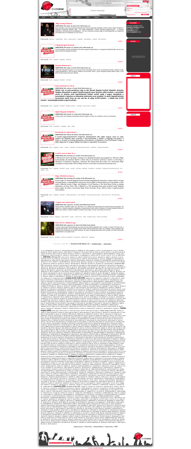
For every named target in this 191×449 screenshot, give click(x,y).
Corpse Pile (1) (104, 388)
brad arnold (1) (104, 343)
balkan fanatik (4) (74, 306)
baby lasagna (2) (93, 301)
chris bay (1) (112, 376)
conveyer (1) (99, 386)
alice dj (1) (117, 268)
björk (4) (58, 329)
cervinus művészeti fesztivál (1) (59, 372)
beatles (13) (99, 315)
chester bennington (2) (112, 375)
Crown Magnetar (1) (88, 392)
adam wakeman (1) (46, 260)
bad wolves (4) (107, 303)
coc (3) (113, 383)
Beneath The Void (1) (59, 320)
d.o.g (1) (112, 399)
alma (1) (45, 273)
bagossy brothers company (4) (56, 304)
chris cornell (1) (54, 378)
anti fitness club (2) (76, 286)
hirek (51, 59)
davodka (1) (61, 411)
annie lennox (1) (116, 284)
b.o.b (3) (96, 300)
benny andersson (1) (80, 320)
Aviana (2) (83, 298)
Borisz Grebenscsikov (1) (115, 342)
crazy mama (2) (115, 389)
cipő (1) (96, 380)
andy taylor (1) (51, 281)
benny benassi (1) (92, 320)
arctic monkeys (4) (105, 289)
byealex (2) (54, 363)
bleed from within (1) (94, 334)
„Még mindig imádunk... (64, 23)
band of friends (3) (113, 306)
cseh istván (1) (90, 394)
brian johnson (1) (82, 346)
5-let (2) (43, 253)
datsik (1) (65, 406)
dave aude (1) (80, 406)
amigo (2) (45, 276)
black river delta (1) (61, 331)
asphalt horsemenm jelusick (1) (114, 293)
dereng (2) (71, 419)
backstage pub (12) (113, 301)
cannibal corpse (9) (51, 366)
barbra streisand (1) (52, 312)
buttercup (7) (88, 361)
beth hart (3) (72, 323)
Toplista (96, 17)
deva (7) (95, 420)
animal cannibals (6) (72, 283)
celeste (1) (113, 370)
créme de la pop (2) (57, 391)
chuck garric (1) (72, 380)
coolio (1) (116, 386)
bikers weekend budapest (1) (64, 326)
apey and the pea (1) (92, 287)
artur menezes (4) (90, 292)
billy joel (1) (58, 328)
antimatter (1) (105, 286)
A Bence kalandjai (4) (109, 253)
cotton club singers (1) (52, 389)
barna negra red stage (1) (72, 312)
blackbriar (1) (60, 332)
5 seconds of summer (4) (118, 252)
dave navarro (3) (71, 408)
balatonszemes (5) (46, 306)
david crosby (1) (65, 410)
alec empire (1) (102, 267)
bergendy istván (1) (72, 321)
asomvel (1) (90, 293)
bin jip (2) (81, 328)
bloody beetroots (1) (88, 335)
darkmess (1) (110, 405)
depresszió (84, 237)
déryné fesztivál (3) (88, 419)
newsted (79, 106)
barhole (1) (61, 312)
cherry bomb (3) (82, 375)
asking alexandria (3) (80, 293)
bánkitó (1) (65, 308)
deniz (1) (71, 417)
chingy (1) (97, 376)
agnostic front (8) (75, 261)
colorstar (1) (79, 384)
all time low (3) (95, 271)
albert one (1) (44, 267)
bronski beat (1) (103, 349)
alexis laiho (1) (91, 268)
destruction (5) (83, 420)
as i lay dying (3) (111, 292)
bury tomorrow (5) (46, 361)
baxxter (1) (96, 314)
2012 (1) (50, 252)
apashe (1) (67, 287)
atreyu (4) (110, 295)
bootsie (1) (79, 342)
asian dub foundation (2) (60, 293)
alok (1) (60, 273)
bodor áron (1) (89, 338)
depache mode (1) (100, 417)
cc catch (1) (97, 370)
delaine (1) (78, 416)
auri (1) (81, 297)
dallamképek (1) (92, 400)
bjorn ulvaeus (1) (50, 329)
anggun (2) (44, 283)
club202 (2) (66, 383)
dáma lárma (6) (102, 400)
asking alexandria (103, 147)
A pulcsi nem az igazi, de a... (65, 153)
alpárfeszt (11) (79, 273)
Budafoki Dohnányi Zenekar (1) (116, 352)
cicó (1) (91, 380)
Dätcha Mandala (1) (57, 406)
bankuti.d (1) (99, 308)
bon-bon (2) (99, 340)
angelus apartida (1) (99, 281)
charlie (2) (56, 373)
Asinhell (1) (71, 293)
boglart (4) (122, 338)
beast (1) (50, 315)
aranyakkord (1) (62, 289)
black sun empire (101, 217)
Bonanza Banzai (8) (108, 340)
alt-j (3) (100, 273)
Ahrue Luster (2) (111, 261)
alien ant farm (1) (69, 270)
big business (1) (85, 324)
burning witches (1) (108, 359)
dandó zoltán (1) (111, 402)
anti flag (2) (85, 286)
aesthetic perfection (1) (118, 260)
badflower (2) (115, 303)
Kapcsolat (109, 426)
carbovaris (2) (105, 366)
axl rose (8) (118, 298)
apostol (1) (111, 287)
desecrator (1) (115, 419)
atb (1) (87, 295)
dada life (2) (44, 400)
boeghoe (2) (116, 338)
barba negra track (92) (108, 310)
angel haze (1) (78, 281)
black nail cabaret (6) (118, 329)
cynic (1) (69, 399)
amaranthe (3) (75, 274)
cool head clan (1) (108, 386)
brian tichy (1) (108, 346)
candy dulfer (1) (115, 364)
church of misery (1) (82, 380)
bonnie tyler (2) (48, 342)
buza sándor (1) (104, 361)
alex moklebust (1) (72, 268)
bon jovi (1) (93, 340)
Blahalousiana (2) (65, 334)
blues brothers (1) (70, 337)
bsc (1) (121, 351)
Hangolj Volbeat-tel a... (63, 65)
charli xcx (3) (48, 373)
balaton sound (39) (77, 304)
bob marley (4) (111, 337)
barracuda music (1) (116, 312)
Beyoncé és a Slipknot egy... (66, 223)
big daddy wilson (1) (106, 324)
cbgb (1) (90, 370)
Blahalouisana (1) (45, 334)
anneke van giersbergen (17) (76, 284)
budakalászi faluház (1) (64, 354)
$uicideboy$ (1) (50, 250)
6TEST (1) (78, 253)
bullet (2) (51, 359)
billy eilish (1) (111, 326)
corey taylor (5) (69, 388)
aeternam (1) (44, 261)
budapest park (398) (77, 356)
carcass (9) (113, 366)
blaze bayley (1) (84, 334)
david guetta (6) (114, 410)
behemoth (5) (98, 317)
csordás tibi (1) (95, 397)
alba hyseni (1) (112, 265)
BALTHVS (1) (83, 306)
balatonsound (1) (114, 304)
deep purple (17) (92, 414)
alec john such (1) (112, 267)
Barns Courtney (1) (97, 312)
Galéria (79, 17)
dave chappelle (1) (97, 406)
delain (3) (71, 416)
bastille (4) (65, 314)
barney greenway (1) (85, 312)
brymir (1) (110, 351)
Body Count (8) (98, 338)
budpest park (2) (99, 358)
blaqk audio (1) (75, 334)
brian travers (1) (117, 346)
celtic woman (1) (45, 372)
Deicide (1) (51, 416)
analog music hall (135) (75, 278)
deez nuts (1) (109, 414)
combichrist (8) (104, 384)
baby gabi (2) (76, 301)
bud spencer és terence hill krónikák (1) (96, 352)
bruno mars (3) (94, 351)
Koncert (70, 17)
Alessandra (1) (121, 267)
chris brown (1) (45, 378)
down (66, 39)
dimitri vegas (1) (112, 422)
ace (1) (49, 258)
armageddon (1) (90, 290)
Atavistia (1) (81, 295)
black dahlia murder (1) (72, 329)
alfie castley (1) (100, 268)
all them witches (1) (85, 271)
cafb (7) (92, 363)
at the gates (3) (62, 295)
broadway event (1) (49, 349)
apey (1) (73, 287)
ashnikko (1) (50, 293)
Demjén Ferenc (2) (52, 417)
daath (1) (122, 399)
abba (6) (80, 257)
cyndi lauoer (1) (53, 399)
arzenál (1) (103, 292)
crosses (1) (71, 392)
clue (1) (72, 383)
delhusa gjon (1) (85, 416)
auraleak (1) (68, 297)
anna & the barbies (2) (107, 283)
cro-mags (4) (55, 392)
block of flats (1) (47, 335)
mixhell (93, 106)
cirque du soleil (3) (110, 380)
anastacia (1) (99, 278)
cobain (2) (99, 383)
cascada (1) (54, 369)
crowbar (94, 39)
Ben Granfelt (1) (72, 318)
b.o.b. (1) (101, 300)
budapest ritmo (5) (106, 356)
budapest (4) (74, 354)
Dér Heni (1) (54, 419)
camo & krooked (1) (76, 364)
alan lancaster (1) (65, 265)
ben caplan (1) (64, 318)
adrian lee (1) (89, 260)
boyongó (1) (84, 343)
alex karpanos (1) (61, 268)
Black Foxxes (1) (95, 329)
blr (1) (51, 337)
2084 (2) (55, 252)
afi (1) (50, 261)
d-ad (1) (106, 399)
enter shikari (65, 217)
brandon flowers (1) (62, 345)
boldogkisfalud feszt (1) (75, 340)
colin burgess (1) (63, 384)
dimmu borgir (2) (52, 423)
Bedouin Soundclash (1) (56, 317)
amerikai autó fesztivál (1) (110, 274)
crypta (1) (116, 392)
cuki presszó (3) (104, 397)
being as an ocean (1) (117, 317)
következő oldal (96, 244)
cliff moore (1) (111, 381)
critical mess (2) (47, 392)
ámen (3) (87, 274)
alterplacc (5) (114, 273)
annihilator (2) (44, 286)
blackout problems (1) (77, 332)
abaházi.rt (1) (73, 257)
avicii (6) (89, 298)
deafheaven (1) (68, 413)
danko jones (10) (96, 403)
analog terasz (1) (90, 278)
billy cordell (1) (103, 326)
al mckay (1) (56, 265)
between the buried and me (110, 168)
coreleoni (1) (61, 388)
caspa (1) (61, 369)
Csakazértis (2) (57, 394)
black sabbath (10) (73, 331)
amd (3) (82, 274)
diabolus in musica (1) (47, 422)
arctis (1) (113, 289)
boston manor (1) (70, 343)
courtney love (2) (75, 389)
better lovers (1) (88, 323)
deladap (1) (65, 416)
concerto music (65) (73, 386)
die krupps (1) (74, 422)
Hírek (43, 17)
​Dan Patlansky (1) (82, 402)
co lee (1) (82, 383)
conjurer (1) (84, 386)
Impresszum (78, 426)
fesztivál (68, 59)
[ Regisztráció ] (131, 14)
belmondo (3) (55, 318)
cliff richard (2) (120, 381)
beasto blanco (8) (78, 315)
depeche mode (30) (111, 417)
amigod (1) (52, 276)
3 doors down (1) (68, 252)
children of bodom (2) (81, 376)
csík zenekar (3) (78, 396)
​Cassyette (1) (68, 369)
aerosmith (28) (107, 260)
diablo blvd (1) (120, 420)
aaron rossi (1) (65, 257)
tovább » (120, 41)
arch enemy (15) (80, 289)
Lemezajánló (61, 17)
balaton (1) (68, 304)
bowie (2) (78, 343)
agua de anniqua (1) (100, 261)
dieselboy (91, 168)
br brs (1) (96, 343)
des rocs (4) (98, 419)
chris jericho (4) (72, 378)
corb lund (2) (53, 388)
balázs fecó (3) (56, 306)
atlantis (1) (93, 295)
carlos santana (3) (69, 367)
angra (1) (50, 283)
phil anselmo (102, 39)
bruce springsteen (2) (76, 351)
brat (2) (101, 345)
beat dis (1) (92, 315)
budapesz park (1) (89, 358)
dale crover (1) (70, 400)
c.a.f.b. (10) (61, 363)
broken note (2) (94, 349)
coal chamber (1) (90, 383)
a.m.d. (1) (114, 255)
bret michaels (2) (54, 346)
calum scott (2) (56, 364)
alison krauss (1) (89, 270)
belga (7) (48, 318)
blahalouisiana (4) (55, 334)
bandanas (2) (50, 308)
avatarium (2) (63, 298)
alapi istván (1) (103, 265)
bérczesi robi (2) (51, 321)
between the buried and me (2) (102, 323)
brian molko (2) (100, 346)
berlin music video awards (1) (96, 321)
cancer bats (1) (106, 364)
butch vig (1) (70, 361)
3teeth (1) (108, 252)
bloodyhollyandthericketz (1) (113, 335)
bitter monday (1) (118, 328)
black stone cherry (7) (103, 331)
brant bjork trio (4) (93, 345)
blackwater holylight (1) (100, 332)
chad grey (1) (82, 372)
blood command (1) (57, 335)
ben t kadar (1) (109, 318)
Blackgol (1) (67, 332)
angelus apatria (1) (110, 281)
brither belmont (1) (102, 348)
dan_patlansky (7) (101, 402)
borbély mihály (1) (87, 342)
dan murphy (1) (73, 402)
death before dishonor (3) (112, 413)
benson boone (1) (112, 320)
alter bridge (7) (106, 273)
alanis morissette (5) (92, 265)
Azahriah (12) (46, 300)
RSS (116, 426)
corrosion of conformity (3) (116, 388)
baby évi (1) (69, 301)
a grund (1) (66, 255)
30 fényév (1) (77, 252)
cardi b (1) (120, 366)
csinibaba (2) (93, 396)
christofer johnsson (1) (49, 380)
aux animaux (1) (103, 297)
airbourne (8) (46, 263)
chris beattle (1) (121, 376)
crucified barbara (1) (107, 392)
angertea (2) (119, 281)
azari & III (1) (54, 300)
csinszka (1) (70, 397)
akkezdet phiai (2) (75, 263)
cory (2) (43, 389)
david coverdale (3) (55, 410)
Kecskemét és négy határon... (66, 132)
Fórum (105, 17)
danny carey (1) (105, 403)
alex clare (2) (52, 268)
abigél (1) (108, 257)
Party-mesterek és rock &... (65, 86)
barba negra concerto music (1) (60, 310)
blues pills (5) (89, 337)
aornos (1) (53, 287)
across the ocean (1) (75, 258)
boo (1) (73, 342)
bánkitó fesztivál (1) (74, 308)
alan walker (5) (74, 265)
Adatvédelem (98, 426)
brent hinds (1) (45, 346)
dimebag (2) (104, 422)
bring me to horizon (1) (66, 348)
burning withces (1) (119, 359)
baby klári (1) (84, 301)
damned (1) (55, 402)
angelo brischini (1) (88, 281)
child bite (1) (72, 376)
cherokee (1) (74, 375)
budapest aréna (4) (101, 354)
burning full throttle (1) (96, 359)
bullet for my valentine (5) (75, 359)
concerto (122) (59, 386)
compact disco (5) (48, 386)
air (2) (118, 261)
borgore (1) (96, 342)
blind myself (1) (115, 334)
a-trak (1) (108, 255)
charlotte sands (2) (93, 373)
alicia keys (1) (60, 270)
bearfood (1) (44, 315)
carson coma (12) (46, 369)
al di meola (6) (48, 265)
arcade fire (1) (71, 289)
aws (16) (103, 298)
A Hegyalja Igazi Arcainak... (65, 45)
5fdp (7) (55, 253)
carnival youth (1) (86, 367)
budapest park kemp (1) (94, 356)
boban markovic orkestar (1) (50, 338)
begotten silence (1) (88, 317)
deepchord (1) (101, 414)
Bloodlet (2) (67, 335)
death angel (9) (100, 413)
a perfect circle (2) (95, 255)
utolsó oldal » (108, 244)
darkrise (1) (118, 405)
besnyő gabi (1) (56, 323)
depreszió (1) (46, 419)
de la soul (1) (77, 411)
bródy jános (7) (85, 349)
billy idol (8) (51, 328)
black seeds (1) (82, 331)
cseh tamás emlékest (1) (110, 394)
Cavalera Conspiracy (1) (80, 370)
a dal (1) (118, 253)
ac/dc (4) (120, 257)
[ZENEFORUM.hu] (142, 439)
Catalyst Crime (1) (85, 369)
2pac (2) (60, 252)
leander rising (91, 217)
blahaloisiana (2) (120, 332)
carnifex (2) (77, 367)
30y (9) (103, 252)
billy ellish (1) (119, 326)
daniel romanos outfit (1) (84, 403)
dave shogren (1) (89, 408)
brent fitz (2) (119, 345)
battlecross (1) (81, 314)
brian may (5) (91, 346)
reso (47, 170)
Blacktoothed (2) (88, 332)
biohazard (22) (96, 328)
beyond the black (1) (67, 324)
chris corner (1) (63, 378)
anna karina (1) (47, 284)
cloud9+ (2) (51, 383)
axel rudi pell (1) (110, 298)
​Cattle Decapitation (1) (49, 370)
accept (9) (43, 258)
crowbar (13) (78, 392)
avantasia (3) (44, 298)
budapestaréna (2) (46, 358)
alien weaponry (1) (79, 270)
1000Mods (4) (81, 250)
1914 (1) (98, 250)
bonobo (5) (61, 342)
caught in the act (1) (60, 370)
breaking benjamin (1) (109, 345)
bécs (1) (47, 317)
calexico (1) (98, 363)
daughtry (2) (72, 406)
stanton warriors (71, 106)
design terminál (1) (56, 420)
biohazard (77, 237)
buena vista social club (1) (111, 358)
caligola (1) (111, 363)
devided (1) (102, 420)
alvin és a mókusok (67, 237)
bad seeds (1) (98, 303)
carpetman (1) (118, 367)
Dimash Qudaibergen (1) (93, 422)
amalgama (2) (67, 274)
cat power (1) (76, 369)
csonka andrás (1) (85, 397)
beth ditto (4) (65, 323)
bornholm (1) (61, 343)
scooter (66, 147)
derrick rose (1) (78, 419)
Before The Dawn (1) (76, 317)
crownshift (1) (98, 392)
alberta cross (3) (53, 267)
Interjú (52, 17)
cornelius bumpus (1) (86, 388)
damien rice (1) (47, 402)
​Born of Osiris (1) (52, 343)
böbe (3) (91, 343)
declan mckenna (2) (82, 414)
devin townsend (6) (110, 420)
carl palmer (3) (49, 367)
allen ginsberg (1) (104, 271)
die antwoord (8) (65, 422)
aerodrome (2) (98, 260)
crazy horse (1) (94, 389)
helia (84, 217)
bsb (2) (116, 351)
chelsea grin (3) (50, 375)
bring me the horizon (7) (52, 348)
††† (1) (43, 250)
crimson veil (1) (67, 391)
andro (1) (89, 279)
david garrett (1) (85, 410)
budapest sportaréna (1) (118, 356)
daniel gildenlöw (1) (48, 403)
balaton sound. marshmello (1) (92, 304)
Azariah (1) (62, 300)
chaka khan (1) (100, 372)
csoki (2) (77, 397)
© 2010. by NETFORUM (95, 448)
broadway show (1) (75, 349)
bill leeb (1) (81, 326)
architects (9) (95, 289)
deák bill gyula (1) (77, 413)
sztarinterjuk (59, 39)
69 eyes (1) (71, 253)
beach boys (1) (109, 314)
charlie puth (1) (74, 373)
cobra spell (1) (106, 383)
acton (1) (102, 258)
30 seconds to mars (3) (88, 252)
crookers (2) (63, 392)
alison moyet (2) (99, 270)
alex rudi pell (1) (82, 268)
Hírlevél (114, 17)
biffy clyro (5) (76, 324)
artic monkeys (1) (79, 292)
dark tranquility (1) (72, 405)
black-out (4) (52, 332)
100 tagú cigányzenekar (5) (69, 250)
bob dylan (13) (102, 337)
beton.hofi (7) (80, 323)
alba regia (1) (119, 265)
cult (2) (111, 397)
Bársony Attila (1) (50, 314)
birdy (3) (110, 328)
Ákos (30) (84, 263)
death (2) (93, 413)
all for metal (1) (65, 271)
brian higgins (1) (73, 346)
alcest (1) (74, 267)
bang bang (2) (58, 308)
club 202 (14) (58, 383)
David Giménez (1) (104, 410)
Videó (87, 17)
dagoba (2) (63, 400)
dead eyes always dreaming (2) (110, 411)
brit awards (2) (85, 348)
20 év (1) (115, 250)
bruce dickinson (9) (64, 351)
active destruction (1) (93, 258)
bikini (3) (75, 326)
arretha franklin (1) (63, 292)
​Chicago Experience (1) (61, 376)
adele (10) (73, 260)
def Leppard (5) (118, 414)
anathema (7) (107, 278)
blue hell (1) (61, 337)
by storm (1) (117, 361)
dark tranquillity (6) (83, 405)
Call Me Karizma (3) (46, 364)
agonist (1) (84, 261)
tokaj (69, 126)
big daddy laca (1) (95, 324)
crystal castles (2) (48, 394)
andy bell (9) (96, 279)
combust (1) (112, 384)
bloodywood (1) (45, 337)
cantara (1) (60, 366)
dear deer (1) (86, 413)
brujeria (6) (86, 351)
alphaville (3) (87, 273)
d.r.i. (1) (117, 399)
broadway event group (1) (62, 349)
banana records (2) (102, 306)
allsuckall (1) (119, 271)
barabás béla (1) (108, 308)
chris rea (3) (89, 378)
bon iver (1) (86, 340)
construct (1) (91, 386)
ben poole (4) (100, 318)
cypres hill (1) (76, 399)
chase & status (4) (114, 373)
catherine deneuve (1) (113, 369)
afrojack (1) (56, 261)
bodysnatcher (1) (107, 338)
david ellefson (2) (75, 410)
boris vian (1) (103, 342)
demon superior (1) (62, 417)
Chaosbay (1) (117, 372)
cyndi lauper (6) (62, 399)
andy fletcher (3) (104, 279)
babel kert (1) (112, 300)
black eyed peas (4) (84, 329)
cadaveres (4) (79, 363)
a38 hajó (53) (56, 257)
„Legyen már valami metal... (65, 202)
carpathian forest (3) (97, 367)
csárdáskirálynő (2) (80, 394)
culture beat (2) (118, 397)
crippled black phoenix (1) (79, 391)
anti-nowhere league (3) (95, 286)
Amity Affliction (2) (60, 276)
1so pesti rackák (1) (107, 250)
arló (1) (75, 290)
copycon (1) (46, 388)
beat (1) (86, 315)
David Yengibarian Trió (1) (50, 411)
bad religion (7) (90, 303)
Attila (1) (116, 295)
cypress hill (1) (85, 399)
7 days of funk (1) (86, 253)
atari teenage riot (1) (72, 295)
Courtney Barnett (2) (64, 389)
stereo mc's (78, 217)
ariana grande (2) (61, 290)
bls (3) (55, 337)
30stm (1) (97, 252)
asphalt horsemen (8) (100, 293)
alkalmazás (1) (45, 271)
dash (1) (49, 406)
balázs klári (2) (65, 306)
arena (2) (119, 289)
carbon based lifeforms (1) (85, 366)
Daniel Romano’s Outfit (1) (70, 403)
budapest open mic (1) (61, 356)
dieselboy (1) (82, 422)
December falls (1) (57, 414)
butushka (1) (96, 361)
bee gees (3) (67, 317)
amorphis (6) (87, 276)
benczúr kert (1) (118, 318)
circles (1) (101, 380)
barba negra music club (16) (77, 310)
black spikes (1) (92, 331)
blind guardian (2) (105, 334)
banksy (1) (83, 308)
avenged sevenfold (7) (74, 298)
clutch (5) (77, 383)
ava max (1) (112, 297)
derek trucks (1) (62, 419)
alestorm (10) (44, 268)
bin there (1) (88, 328)
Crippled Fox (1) (91, 391)
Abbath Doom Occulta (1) (90, 257)
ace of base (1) (65, 258)
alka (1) (118, 270)
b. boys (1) (83, 300)
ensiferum (93, 147)
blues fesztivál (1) (80, 337)
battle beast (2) (72, 314)
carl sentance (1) (58, 367)
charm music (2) (103, 373)
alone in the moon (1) (68, 273)
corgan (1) (77, 388)
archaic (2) (88, 289)
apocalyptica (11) (103, 287)
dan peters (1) (92, 402)
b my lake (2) (75, 300)
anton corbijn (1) (114, 286)
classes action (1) (84, 381)
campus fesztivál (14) (95, 364)
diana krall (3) (57, 422)
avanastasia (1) (120, 297)
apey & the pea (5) (81, 287)
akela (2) (67, 263)
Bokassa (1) (65, 340)
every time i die (106, 195)
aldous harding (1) (83, 267)
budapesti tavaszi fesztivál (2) (75, 358)
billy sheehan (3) (66, 328)
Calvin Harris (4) (65, 364)
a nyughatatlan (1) (85, 255)
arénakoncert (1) (51, 290)
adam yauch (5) (56, 260)
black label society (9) (106, 329)
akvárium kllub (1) (109, 263)
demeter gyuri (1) (116, 416)
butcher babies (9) (79, 361)
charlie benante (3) (64, 373)
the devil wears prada (83, 147)
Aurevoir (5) (75, 297)
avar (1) (51, 298)
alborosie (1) (62, 267)
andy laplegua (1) (114, 279)
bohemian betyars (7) (55, 340)
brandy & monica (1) (73, 345)
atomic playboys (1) (101, 295)
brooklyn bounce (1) (113, 349)
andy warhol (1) (69, 281)
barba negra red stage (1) (93, 310)
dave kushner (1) (50, 408)
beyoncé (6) (114, 323)
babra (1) (62, 301)
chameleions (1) (108, 372)
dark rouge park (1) (61, 405)
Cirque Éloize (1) (120, 380)
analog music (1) (48, 278)
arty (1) (97, 292)
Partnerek (88, 426)
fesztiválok (56, 126)
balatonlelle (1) (105, 304)
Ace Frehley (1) (56, 258)
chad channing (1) (73, 372)
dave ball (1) (88, 406)
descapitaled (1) (106, 419)
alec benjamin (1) (92, 267)
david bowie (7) (45, 410)
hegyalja (80, 39)
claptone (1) (75, 381)
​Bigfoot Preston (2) (50, 326)
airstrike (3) (54, 263)
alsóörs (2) (94, 273)
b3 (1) (106, 300)
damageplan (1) (111, 400)
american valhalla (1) (96, 274)
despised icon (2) (74, 420)
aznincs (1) (69, 300)
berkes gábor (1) (83, 321)
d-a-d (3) (101, 399)
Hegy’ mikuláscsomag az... (65, 176)
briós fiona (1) (76, 348)
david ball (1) (108, 408)
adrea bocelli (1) (81, 260)
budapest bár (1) (111, 354)
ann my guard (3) (96, 283)
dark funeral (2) (51, 405)
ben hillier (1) (93, 318)
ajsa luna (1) (61, 263)
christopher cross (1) (61, 380)
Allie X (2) (112, 271)
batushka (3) (89, 314)
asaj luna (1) (120, 292)
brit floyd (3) (93, 348)
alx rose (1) (60, 274)
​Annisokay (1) (52, 286)
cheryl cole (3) (101, 375)
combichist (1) (95, 384)
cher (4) (67, 375)
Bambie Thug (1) (91, 306)
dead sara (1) (51, 413)
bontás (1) (68, 342)
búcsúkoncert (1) (71, 352)
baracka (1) (116, 308)
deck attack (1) (72, 414)
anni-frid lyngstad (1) (105, 284)
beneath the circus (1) (47, 320)
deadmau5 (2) (59, 413)
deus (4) (90, 420)
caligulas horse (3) (120, 363)
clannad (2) (68, 381)
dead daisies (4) (97, 411)
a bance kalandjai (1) (97, 253)
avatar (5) (56, 298)
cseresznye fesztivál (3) (58, 396)
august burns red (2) (58, 297)
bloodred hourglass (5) (76, 335)
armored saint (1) (112, 290)
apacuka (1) (60, 287)
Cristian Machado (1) (110, 391)
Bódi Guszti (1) (71, 338)
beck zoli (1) (118, 315)
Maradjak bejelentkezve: (141, 12)
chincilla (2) (91, 376)
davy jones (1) (69, 411)
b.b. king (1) (90, 300)
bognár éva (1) (45, 340)
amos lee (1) (94, 276)
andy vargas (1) (59, 281)
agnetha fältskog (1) (64, 261)
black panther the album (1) (48, 331)
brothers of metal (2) (53, 351)
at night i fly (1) (53, 295)
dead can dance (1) (86, 411)
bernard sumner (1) (110, 321)
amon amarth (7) (78, 276)
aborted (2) (114, 257)
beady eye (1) (118, 314)
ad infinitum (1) (110, 258)
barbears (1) (120, 310)
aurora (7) (86, 297)
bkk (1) (63, 329)
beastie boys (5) (68, 315)
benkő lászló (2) (70, 320)
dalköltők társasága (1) (81, 400)
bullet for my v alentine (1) (61, 359)
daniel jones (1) (58, 403)
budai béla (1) (44, 354)
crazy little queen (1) (104, 389)
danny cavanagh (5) (116, 403)
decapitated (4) (47, 414)
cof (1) (117, 383)
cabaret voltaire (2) (70, 363)
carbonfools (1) (97, 366)
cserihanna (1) (70, 396)
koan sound (86, 106)
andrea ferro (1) (68, 279)
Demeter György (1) (105, 416)
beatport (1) (106, 315)
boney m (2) (118, 340)
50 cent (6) (49, 253)
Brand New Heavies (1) (50, 345)
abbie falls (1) (101, 257)
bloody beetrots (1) (100, 335)
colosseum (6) (87, 384)
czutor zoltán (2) (93, 399)
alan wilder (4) (83, 265)
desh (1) (47, 420)
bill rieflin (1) (88, 326)
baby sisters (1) (103, 301)
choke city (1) (105, 376)
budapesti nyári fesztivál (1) (59, 358)
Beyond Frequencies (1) (54, 324)
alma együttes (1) (53, 273)
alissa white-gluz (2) (109, 270)
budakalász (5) (53, 354)
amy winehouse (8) (104, 276)
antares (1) (60, 286)
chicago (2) (52, 376)
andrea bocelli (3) (59, 279)
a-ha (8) (103, 255)
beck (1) (112, 315)
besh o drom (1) (47, 323)
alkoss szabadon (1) (55, 271)
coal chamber (81, 195)
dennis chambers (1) (79, 417)
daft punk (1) (55, 400)
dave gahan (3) (118, 406)
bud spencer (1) (80, 352)
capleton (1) (67, 366)
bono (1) (55, 342)
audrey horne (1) (47, 297)
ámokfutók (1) (69, 276)
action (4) (84, 258)
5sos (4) (59, 253)
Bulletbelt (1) (86, 359)
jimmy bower (72, 39)
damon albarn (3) (63, 402)
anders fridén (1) (115, 278)
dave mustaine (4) (61, 408)
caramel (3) (74, 366)
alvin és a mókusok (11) (49, 274)
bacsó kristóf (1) (62, 303)
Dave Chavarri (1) (108, 406)
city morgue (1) (45, 381)
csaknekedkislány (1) (68, 394)
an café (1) (113, 276)
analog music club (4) (59, 278)
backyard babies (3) (51, 303)
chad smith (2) (91, 372)
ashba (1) (43, 293)
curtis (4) (45, 399)
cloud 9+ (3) (44, 383)
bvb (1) (112, 361)
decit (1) (65, 414)
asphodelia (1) (45, 295)
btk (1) (45, 352)
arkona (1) (70, 290)
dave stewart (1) (99, 408)
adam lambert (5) (118, 258)
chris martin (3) (81, 378)
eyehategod (87, 39)
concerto (68, 80)
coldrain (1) (47, 384)
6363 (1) (65, 253)
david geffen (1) (94, 410)
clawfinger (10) (94, 381)
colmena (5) (72, 384)
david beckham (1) (117, 408)
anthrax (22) (67, 286)
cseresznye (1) (47, 396)
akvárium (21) (100, 263)
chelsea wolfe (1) (60, 375)
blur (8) (95, 337)
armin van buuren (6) (101, 290)
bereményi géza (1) (61, 321)
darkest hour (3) (101, 405)
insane (72, 217)
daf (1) (50, 400)
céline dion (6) (120, 370)
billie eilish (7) (95, 326)
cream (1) (48, 391)
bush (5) (53, 361)
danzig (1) (43, 405)
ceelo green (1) (105, 370)
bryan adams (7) (102, 351)
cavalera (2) (70, 370)
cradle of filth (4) (85, 389)
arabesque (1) (53, 289)
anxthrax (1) (46, 287)
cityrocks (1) (61, 381)
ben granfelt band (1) (83, 318)
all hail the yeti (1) (74, 271)
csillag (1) (86, 396)
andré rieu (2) (49, 279)
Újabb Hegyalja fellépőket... (65, 112)
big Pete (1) (115, 324)
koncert (51, 217)
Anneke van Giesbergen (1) (92, 284)
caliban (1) (104, 363)
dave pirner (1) (80, 408)
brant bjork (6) (84, 345)
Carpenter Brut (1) (108, 367)
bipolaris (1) (104, 328)
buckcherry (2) (62, 352)
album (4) (68, 267)
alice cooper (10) (109, 268)
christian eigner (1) (109, 378)
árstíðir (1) (71, 292)
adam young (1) (65, 260)
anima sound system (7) (59, 283)
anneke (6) (65, 284)
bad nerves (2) (81, 303)
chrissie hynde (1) (98, 378)
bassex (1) (58, 314)
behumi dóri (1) (107, 317)
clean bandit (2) (103, 381)
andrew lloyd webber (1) (80, 279)
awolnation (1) (96, 298)
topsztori (52, 39)
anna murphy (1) (56, 284)
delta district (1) (95, 416)
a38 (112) (46, 257)
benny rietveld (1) (102, 320)
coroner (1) (96, 388)
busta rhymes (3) (61, 361)
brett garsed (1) (63, 346)
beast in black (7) (58, 315)
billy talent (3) (75, 328)
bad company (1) (71, 303)
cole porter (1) (54, 384)
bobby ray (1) (62, 338)
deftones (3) (44, 416)
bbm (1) (102, 314)
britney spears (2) (112, 348)
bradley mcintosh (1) (114, 343)
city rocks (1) (53, 381)
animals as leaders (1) (85, 283)
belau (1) (43, 318)
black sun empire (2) (115, 331)
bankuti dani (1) (91, 308)
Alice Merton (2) (51, 270)
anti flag (78, 168)
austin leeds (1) (94, 297)
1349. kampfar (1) (91, 250)
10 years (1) (58, 250)
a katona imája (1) (74, 255)
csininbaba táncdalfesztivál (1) (58, 397)
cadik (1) (86, 363)
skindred (72, 147)
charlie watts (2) (83, 373)
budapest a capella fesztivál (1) (87, 354)
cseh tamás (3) (99, 394)
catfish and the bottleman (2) (98, 369)
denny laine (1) (90, 417)
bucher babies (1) (52, 352)
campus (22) (85, 364)
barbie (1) (43, 312)
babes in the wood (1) (53, 301)
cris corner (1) (100, 391)
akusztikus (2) (91, 263)
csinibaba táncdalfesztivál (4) (106, 396)
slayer (73, 126)
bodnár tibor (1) (80, 338)
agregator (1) (91, 261)
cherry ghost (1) (92, 375)
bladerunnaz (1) (111, 332)
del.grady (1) (58, 416)
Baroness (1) (106, 312)
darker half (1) (92, 405)
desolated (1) (65, 420)
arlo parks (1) (81, 290)
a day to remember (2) (56, 255)
